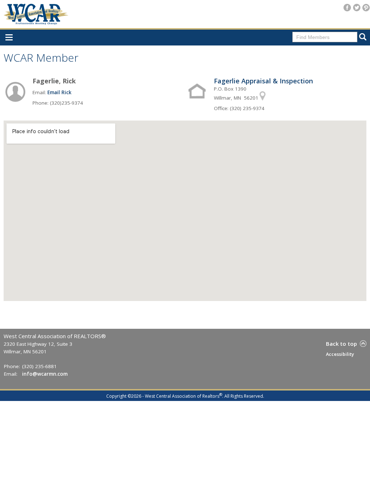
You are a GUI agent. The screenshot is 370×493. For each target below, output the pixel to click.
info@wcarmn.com (45, 374)
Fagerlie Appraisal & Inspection (263, 81)
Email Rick (59, 92)
